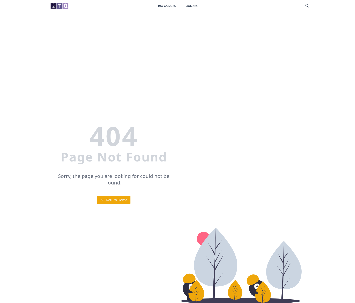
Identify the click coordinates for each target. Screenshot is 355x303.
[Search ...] (307, 6)
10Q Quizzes (167, 6)
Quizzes (192, 6)
